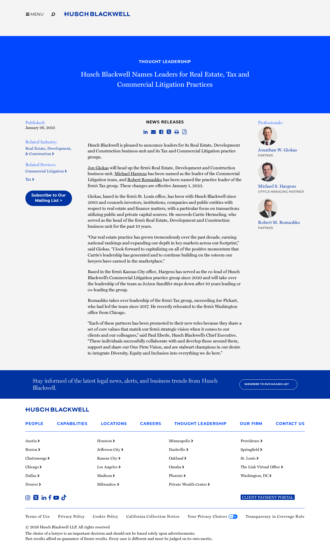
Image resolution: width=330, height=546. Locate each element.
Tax (28, 179)
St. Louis (249, 458)
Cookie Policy (105, 516)
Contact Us (290, 424)
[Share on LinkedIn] (145, 132)
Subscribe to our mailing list (266, 384)
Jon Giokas (98, 167)
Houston (105, 440)
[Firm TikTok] (64, 498)
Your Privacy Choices (208, 516)
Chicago (32, 466)
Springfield (250, 449)
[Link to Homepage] (97, 15)
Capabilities (72, 424)
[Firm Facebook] (50, 498)
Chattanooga (36, 458)
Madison (105, 475)
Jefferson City (109, 449)
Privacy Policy (71, 516)
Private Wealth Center (188, 484)
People (34, 424)
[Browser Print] (176, 132)
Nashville (177, 449)
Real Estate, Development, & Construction (48, 150)
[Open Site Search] (53, 13)
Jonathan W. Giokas (277, 150)
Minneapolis (180, 440)
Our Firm (251, 424)
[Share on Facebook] (161, 132)
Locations (114, 424)
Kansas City (107, 458)
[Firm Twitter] (37, 498)
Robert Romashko (144, 179)
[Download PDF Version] (184, 132)
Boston (31, 449)
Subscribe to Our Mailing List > (48, 198)
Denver (32, 484)
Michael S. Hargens (277, 186)
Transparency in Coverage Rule (275, 516)
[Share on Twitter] (168, 132)
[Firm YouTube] (57, 498)
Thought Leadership (165, 62)
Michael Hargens (131, 173)
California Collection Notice (152, 516)
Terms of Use (37, 516)
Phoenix (176, 475)
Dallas (31, 475)
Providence (250, 440)
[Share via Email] (153, 132)
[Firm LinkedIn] (45, 498)
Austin (31, 440)
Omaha (175, 466)
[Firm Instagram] (28, 498)
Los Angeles (108, 466)
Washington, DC (255, 475)
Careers (150, 424)
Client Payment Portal (267, 497)
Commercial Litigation (45, 171)
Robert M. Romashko (279, 222)
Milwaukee (107, 484)
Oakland (176, 458)
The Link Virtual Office (261, 466)
